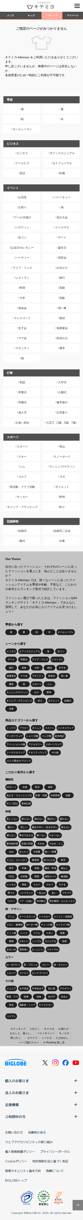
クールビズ (22, 163)
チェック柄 (47, 924)
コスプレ (11, 1016)
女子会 (22, 328)
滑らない (26, 819)
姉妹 (39, 996)
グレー (45, 964)
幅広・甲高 (50, 868)
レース (23, 933)
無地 (11, 941)
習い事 (62, 308)
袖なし (64, 868)
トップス (11, 728)
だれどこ (35, 1028)
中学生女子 (38, 988)
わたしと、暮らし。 (21, 1033)
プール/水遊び (22, 217)
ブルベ (49, 884)
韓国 (36, 876)
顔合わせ (62, 338)
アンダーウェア (14, 736)
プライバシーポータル (55, 1151)
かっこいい (38, 949)
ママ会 (22, 338)
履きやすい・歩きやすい (45, 827)
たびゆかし (62, 1037)
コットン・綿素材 (63, 916)
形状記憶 (26, 803)
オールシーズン (22, 129)
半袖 (24, 868)
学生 (11, 1005)
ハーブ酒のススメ (29, 1042)
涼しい (23, 827)
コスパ (11, 901)
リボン (49, 933)
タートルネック (27, 916)
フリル (36, 933)
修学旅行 (62, 402)
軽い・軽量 (50, 851)
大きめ (40, 843)
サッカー (22, 496)
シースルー (44, 916)
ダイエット (62, 486)
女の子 (51, 996)
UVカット (11, 787)
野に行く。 (16, 1037)
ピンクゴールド (40, 973)
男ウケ (11, 893)
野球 (62, 496)
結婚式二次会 (62, 530)
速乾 (50, 787)
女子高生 (24, 988)
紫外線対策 (12, 843)
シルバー (11, 973)
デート (62, 237)
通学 (62, 348)
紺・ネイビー (61, 964)
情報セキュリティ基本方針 (23, 1171)
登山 (62, 446)
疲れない (64, 819)
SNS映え (41, 901)
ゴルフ (22, 476)
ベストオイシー (46, 1033)
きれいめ (11, 949)
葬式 (22, 540)
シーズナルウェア (15, 752)
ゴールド (24, 973)
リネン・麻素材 (14, 924)
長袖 (36, 868)
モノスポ (64, 1033)
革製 (62, 933)
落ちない (65, 827)
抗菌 (68, 795)
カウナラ (32, 1037)
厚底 (24, 884)
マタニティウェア (37, 752)
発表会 (22, 308)
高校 (62, 287)
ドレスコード (22, 318)
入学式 (62, 382)
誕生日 (62, 247)
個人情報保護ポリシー (20, 1151)
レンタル (11, 884)
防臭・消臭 (41, 795)
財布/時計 (60, 736)
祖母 (26, 996)
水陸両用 (55, 795)
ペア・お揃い (26, 901)
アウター (24, 728)
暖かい (11, 827)
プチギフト (65, 988)
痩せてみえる (26, 835)
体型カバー (50, 876)
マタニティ (22, 348)
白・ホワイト (13, 964)
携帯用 (35, 860)
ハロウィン (22, 227)
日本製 (23, 876)
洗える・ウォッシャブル (19, 795)
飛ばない (51, 819)
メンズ (10, 15)
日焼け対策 (27, 843)
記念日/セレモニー (22, 247)
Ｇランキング (18, 1028)
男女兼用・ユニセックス (62, 901)
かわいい (24, 941)
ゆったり (24, 851)
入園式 (62, 392)
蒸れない (39, 819)
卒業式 (22, 392)
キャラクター (46, 1005)
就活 (22, 173)
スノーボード (62, 456)
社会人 (64, 996)
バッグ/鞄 (47, 736)
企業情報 (12, 1104)
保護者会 (62, 328)
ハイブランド (26, 893)
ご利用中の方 (15, 1116)
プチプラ (67, 893)
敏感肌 (64, 876)
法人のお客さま (17, 1092)
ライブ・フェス (22, 267)
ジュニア (11, 988)
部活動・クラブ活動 (22, 486)
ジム (22, 466)
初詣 (22, 382)
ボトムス (37, 728)
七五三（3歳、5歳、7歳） (62, 422)
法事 (62, 540)
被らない (11, 835)
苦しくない (12, 819)
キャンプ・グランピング (22, 507)
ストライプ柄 (63, 924)
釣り (62, 507)
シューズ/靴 (32, 736)
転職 (62, 173)
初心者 (51, 988)
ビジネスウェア (65, 728)
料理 (22, 287)
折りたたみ (49, 860)
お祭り (22, 207)
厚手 (63, 860)
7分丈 (11, 876)
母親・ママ (12, 996)
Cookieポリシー (16, 1161)
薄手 (11, 868)
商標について (55, 1171)
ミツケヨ (47, 1037)
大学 (22, 298)
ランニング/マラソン (62, 466)
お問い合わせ (14, 1132)
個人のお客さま (17, 1080)
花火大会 (62, 217)
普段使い (24, 949)
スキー (22, 456)
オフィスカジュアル (62, 153)
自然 (64, 941)
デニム (11, 916)
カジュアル (50, 941)
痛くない (41, 835)
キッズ (31, 15)
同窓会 (62, 257)
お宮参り (62, 412)
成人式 (22, 412)
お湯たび (63, 1028)
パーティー (22, 257)
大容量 (36, 851)
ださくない (55, 835)
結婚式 (22, 530)
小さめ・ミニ (56, 843)
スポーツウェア (54, 744)
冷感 (24, 787)
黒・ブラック (31, 964)
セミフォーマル (62, 163)
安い (54, 893)
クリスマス (62, 227)
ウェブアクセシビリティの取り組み (29, 1142)
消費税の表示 (37, 1132)
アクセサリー (35, 744)
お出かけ (62, 267)
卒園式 (22, 402)
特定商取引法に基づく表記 (50, 1161)
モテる (62, 884)
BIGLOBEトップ (16, 1180)
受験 (62, 298)
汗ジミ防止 (12, 803)
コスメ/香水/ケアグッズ (18, 760)
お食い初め (22, 422)
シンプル (37, 941)
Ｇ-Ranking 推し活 (53, 1042)
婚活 (62, 318)
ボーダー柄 (32, 924)
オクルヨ (49, 1028)
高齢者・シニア (27, 1005)
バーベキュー (62, 197)
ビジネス (22, 153)
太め (11, 851)
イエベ (36, 884)
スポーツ (22, 446)
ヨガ (62, 476)
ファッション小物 (15, 744)
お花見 (22, 197)
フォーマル (53, 949)
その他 (55, 752)
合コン (22, 237)
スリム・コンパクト (16, 860)
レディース (52, 15)
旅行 (62, 277)
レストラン (22, 277)
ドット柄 (11, 933)
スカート (49, 728)
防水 (37, 787)
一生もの (41, 893)
